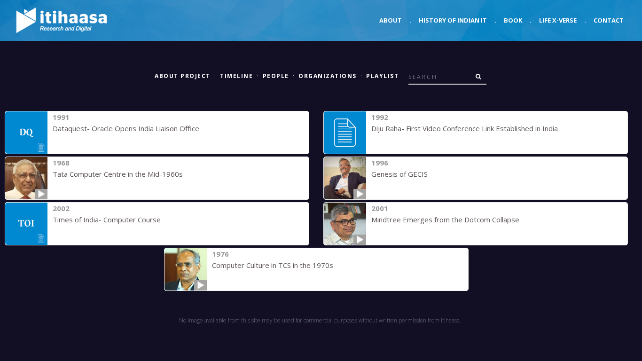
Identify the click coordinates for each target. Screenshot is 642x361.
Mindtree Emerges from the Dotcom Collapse (445, 219)
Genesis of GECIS (399, 174)
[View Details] (26, 132)
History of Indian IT (453, 20)
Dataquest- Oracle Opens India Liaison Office (126, 128)
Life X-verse (558, 20)
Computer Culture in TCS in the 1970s (272, 265)
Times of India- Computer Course (107, 219)
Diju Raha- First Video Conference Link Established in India (464, 128)
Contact (609, 20)
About (390, 20)
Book (513, 20)
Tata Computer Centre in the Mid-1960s (118, 174)
